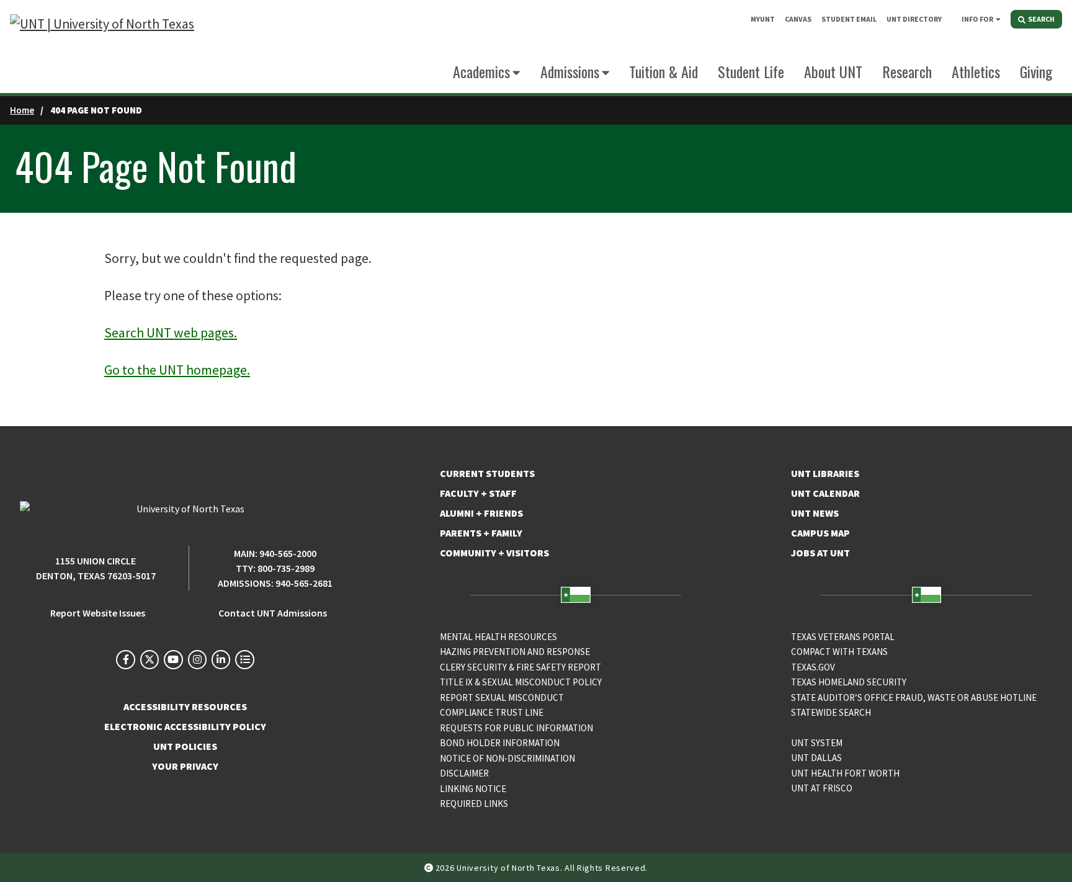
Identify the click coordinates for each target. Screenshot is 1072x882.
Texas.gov (813, 667)
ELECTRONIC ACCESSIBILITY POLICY (185, 726)
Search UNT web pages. (170, 332)
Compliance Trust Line (491, 712)
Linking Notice (473, 789)
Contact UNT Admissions (272, 613)
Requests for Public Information (516, 728)
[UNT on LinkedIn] (221, 659)
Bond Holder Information (500, 743)
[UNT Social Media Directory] (244, 659)
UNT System (816, 743)
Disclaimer (464, 773)
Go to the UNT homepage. (177, 370)
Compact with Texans (839, 651)
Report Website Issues (97, 613)
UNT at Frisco (821, 788)
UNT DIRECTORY (914, 19)
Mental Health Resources (498, 637)
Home (22, 110)
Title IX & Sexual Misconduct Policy (521, 682)
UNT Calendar (825, 493)
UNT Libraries (825, 473)
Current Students (487, 473)
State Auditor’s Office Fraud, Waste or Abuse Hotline (914, 697)
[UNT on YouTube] (173, 659)
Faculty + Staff (478, 493)
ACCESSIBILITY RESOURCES (185, 706)
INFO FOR (977, 19)
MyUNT (763, 19)
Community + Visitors (494, 552)
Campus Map (820, 533)
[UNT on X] (149, 659)
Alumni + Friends (481, 513)
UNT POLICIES (185, 746)
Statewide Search (831, 712)
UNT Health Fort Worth (845, 773)
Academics (481, 71)
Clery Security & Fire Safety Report (520, 667)
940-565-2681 (304, 583)
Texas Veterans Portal (843, 637)
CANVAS (798, 19)
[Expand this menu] (998, 18)
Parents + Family (481, 533)
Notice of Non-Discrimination (507, 758)
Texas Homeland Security (848, 682)
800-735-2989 (286, 568)
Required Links (474, 803)
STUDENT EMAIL (849, 19)
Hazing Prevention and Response (515, 651)
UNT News (815, 513)
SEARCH (1041, 19)
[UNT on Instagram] (197, 659)
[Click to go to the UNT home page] (102, 46)
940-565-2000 (287, 553)
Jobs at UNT (820, 552)
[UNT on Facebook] (125, 659)
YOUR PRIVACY (185, 766)
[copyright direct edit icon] (430, 867)
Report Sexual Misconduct (502, 697)
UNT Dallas (816, 758)
